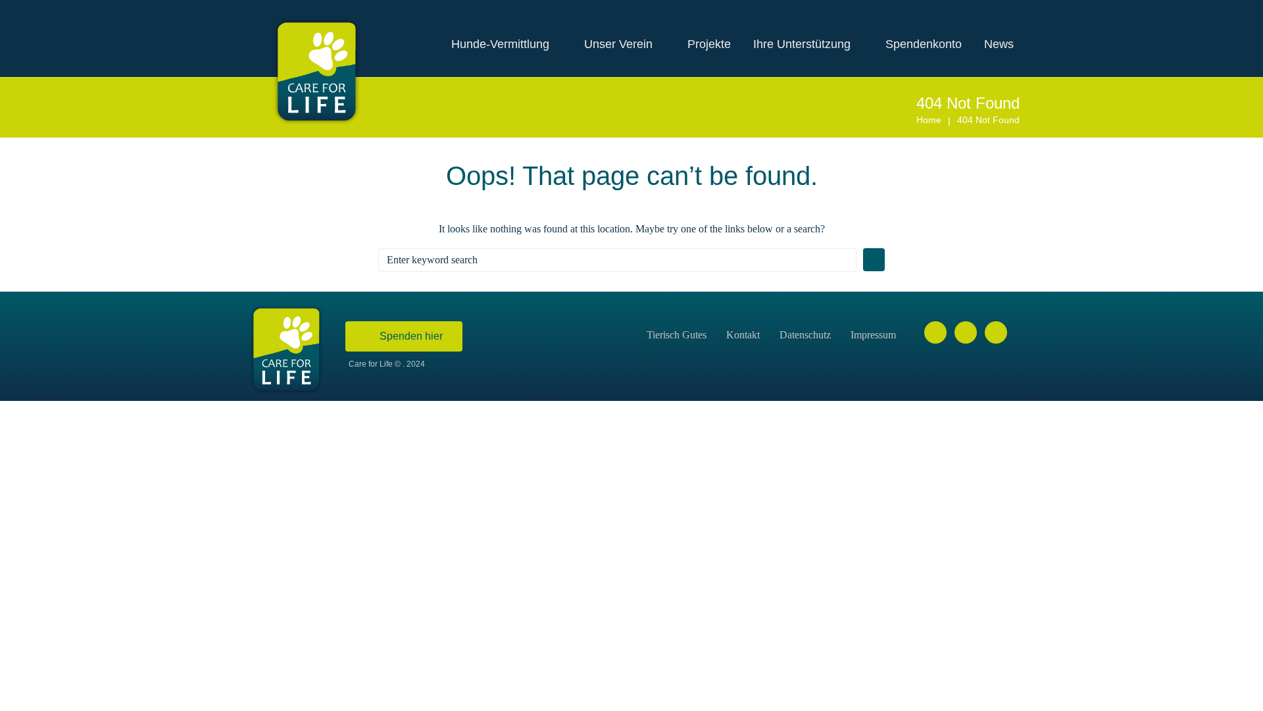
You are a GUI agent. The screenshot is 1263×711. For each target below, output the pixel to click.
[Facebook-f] (935, 332)
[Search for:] (617, 260)
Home (928, 120)
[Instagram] (965, 332)
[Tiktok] (996, 332)
